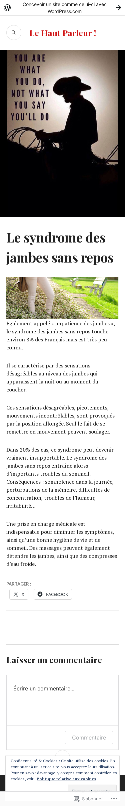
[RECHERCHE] (13, 32)
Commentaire (89, 737)
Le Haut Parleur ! (62, 32)
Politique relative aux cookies (66, 778)
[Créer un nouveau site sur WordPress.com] (62, 7)
